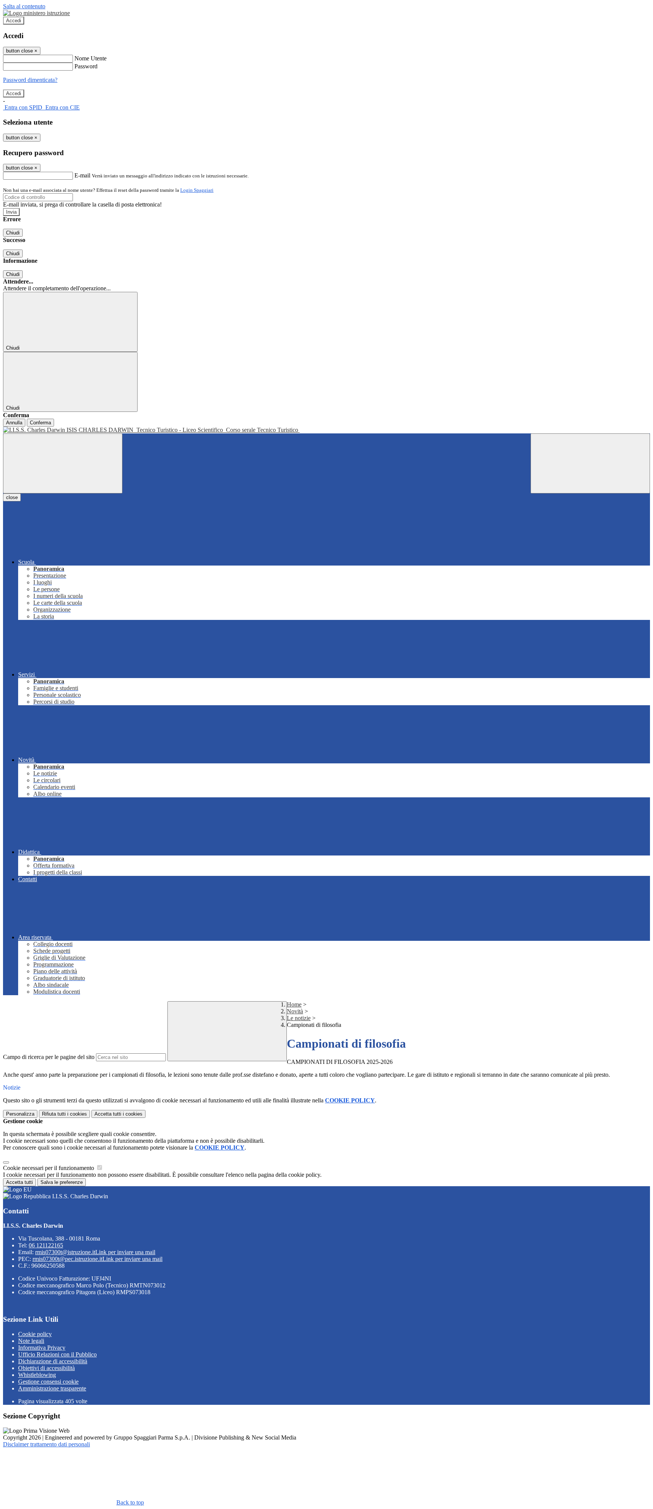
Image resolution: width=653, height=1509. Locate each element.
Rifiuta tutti (64, 1114)
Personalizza (20, 1114)
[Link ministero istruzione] (36, 13)
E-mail (82, 175)
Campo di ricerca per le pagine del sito (48, 1057)
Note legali (31, 1341)
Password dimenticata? (30, 80)
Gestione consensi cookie (48, 1381)
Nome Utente (90, 58)
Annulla (14, 422)
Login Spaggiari (197, 190)
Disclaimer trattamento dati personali (46, 1444)
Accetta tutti (118, 1114)
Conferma (40, 422)
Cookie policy (35, 1334)
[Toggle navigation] (62, 463)
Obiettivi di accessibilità (46, 1368)
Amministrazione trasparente (52, 1388)
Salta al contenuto (24, 6)
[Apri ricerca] (590, 463)
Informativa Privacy (41, 1347)
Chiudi (13, 233)
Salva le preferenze (61, 1182)
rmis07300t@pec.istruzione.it (97, 1259)
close (12, 497)
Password (85, 66)
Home (294, 1004)
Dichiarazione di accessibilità (52, 1361)
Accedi (13, 20)
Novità (295, 1011)
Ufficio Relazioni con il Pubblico (57, 1354)
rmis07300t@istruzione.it (95, 1252)
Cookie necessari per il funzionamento (49, 1168)
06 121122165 (46, 1245)
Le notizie (299, 1018)
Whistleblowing (37, 1375)
